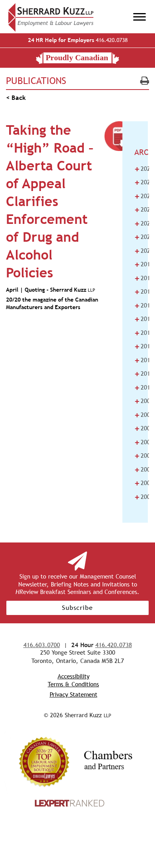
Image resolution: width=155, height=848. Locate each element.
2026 (143, 169)
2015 (143, 319)
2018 (143, 278)
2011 (143, 374)
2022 (143, 223)
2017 (143, 292)
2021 (143, 237)
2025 (143, 182)
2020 (143, 251)
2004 (143, 470)
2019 (143, 264)
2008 (143, 415)
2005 (143, 456)
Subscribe (77, 607)
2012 (143, 360)
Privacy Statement (73, 694)
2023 (143, 210)
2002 (143, 497)
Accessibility (73, 676)
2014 (143, 333)
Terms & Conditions (73, 684)
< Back (16, 97)
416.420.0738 (78, 40)
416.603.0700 (41, 645)
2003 (143, 483)
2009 (143, 401)
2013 (143, 346)
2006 (143, 442)
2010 (143, 388)
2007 (143, 428)
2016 (143, 305)
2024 (143, 196)
